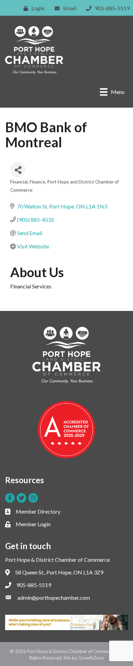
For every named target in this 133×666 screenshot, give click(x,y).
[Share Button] (18, 169)
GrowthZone (91, 658)
